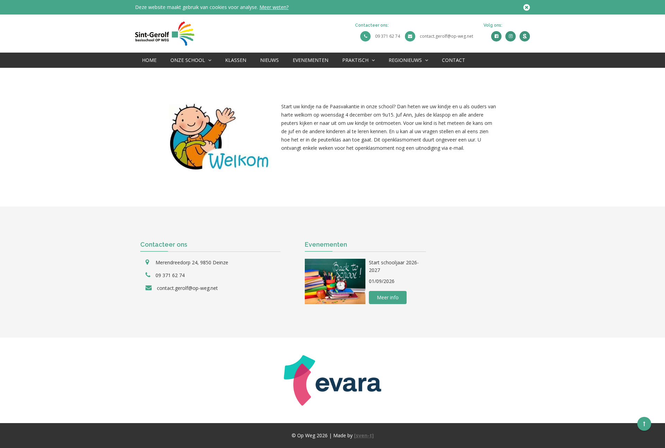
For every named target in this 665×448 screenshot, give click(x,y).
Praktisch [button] (356, 60)
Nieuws (269, 60)
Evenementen (310, 60)
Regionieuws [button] (406, 60)
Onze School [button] (188, 60)
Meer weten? (274, 7)
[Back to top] (644, 424)
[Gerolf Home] (164, 33)
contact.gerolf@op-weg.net (446, 36)
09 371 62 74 (387, 36)
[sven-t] (364, 435)
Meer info (388, 297)
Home (149, 60)
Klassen (235, 60)
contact (453, 60)
